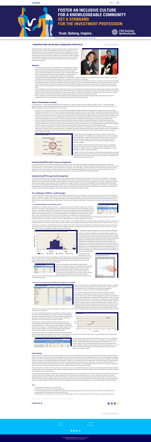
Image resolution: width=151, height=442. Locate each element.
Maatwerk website (69, 439)
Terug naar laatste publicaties (110, 45)
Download (36, 403)
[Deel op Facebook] (109, 403)
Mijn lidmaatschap (91, 38)
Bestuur (61, 425)
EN (113, 2)
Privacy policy (90, 425)
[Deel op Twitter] (112, 403)
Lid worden (90, 423)
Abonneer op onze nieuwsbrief (110, 413)
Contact (61, 423)
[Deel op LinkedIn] (115, 403)
